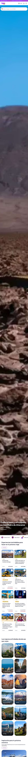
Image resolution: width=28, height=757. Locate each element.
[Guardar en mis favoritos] (12, 551)
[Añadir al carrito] (24, 3)
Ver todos (4, 547)
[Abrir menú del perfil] (26, 3)
